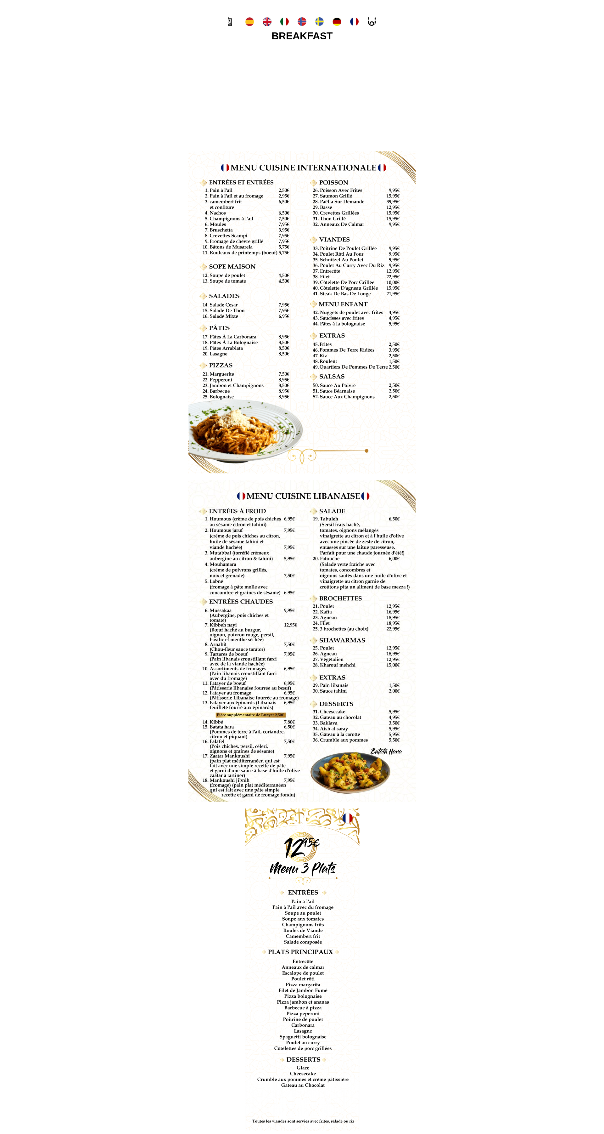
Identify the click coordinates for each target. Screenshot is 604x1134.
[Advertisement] (302, 94)
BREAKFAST (302, 36)
